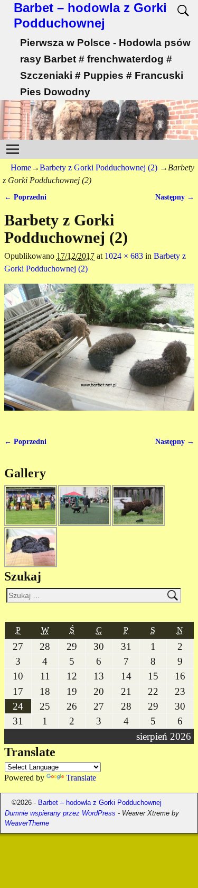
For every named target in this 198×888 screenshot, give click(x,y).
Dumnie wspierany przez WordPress (60, 813)
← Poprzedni (25, 197)
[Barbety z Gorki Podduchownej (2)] (99, 353)
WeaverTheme (27, 823)
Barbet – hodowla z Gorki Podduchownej (90, 15)
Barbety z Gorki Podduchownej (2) (98, 167)
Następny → (174, 197)
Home (21, 167)
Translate (81, 777)
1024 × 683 (124, 255)
